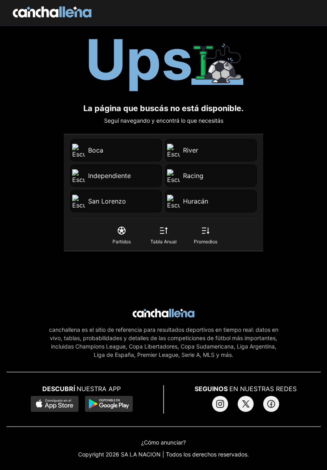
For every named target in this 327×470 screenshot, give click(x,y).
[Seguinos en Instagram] (220, 404)
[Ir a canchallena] (52, 12)
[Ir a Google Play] (109, 404)
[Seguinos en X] (246, 404)
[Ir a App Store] (55, 404)
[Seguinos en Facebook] (271, 404)
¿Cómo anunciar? (163, 442)
